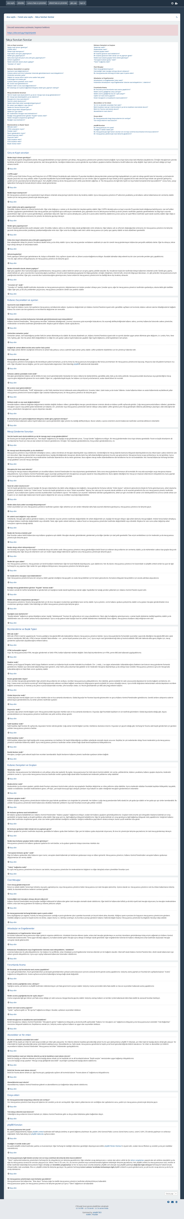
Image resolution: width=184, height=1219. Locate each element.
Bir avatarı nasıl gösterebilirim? (17, 84)
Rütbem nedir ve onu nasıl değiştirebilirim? (21, 86)
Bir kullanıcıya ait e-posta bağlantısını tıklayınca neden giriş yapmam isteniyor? (33, 88)
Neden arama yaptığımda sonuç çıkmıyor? (107, 92)
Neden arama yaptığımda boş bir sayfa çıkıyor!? (109, 94)
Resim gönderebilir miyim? (16, 133)
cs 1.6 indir (80, 1208)
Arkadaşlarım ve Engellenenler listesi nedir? (108, 80)
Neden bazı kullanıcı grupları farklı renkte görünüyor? (111, 58)
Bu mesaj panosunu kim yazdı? (104, 128)
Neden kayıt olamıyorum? (15, 51)
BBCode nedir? (12, 127)
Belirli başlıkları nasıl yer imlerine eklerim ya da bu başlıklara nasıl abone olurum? (121, 107)
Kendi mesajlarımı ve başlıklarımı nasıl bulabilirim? (110, 98)
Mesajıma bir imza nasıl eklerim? (18, 99)
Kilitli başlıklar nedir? (14, 141)
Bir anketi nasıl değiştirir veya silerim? (20, 105)
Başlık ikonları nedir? (14, 144)
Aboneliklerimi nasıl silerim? (103, 111)
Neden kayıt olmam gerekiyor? (17, 47)
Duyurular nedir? (12, 137)
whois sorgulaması (137, 1160)
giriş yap (73, 3)
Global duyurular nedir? (15, 135)
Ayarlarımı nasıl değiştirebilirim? (18, 71)
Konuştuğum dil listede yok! (16, 79)
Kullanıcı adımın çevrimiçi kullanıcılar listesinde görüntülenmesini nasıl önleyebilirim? (35, 73)
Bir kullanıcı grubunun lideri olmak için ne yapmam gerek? (113, 56)
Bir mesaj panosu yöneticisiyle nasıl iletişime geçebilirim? (113, 134)
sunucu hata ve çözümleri (36, 3)
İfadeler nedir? (12, 131)
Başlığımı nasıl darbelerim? (16, 120)
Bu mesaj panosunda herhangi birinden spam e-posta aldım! (114, 73)
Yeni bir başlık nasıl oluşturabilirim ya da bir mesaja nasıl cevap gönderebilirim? (33, 95)
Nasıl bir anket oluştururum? (16, 101)
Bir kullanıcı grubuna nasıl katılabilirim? (107, 54)
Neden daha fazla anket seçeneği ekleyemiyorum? (24, 103)
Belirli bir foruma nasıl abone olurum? (106, 109)
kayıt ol (82, 3)
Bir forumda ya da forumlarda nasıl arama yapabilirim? (112, 89)
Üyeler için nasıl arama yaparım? (104, 96)
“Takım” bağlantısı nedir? (102, 62)
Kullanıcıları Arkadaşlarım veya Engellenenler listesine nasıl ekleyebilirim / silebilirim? (122, 82)
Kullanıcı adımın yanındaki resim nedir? (20, 81)
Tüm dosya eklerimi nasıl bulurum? (105, 120)
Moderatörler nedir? (100, 49)
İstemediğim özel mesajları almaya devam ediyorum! (111, 71)
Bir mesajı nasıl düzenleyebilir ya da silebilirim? (23, 97)
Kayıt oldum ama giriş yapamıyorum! (19, 54)
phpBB (76, 364)
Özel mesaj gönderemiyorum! (103, 69)
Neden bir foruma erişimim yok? (18, 107)
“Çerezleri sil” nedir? (14, 64)
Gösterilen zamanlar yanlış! (16, 75)
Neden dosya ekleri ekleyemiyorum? (19, 109)
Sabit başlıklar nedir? (14, 139)
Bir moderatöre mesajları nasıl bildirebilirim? (22, 114)
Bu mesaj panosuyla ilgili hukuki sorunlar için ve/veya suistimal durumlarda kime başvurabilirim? (126, 132)
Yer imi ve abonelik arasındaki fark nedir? (107, 105)
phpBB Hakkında (37, 1134)
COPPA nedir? (12, 49)
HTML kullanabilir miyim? (16, 129)
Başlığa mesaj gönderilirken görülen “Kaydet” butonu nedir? (27, 116)
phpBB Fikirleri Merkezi (113, 1146)
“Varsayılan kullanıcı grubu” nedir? (105, 60)
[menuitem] (172, 3)
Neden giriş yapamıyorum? (16, 56)
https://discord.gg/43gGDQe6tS (21, 33)
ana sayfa (10, 3)
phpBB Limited (38, 1132)
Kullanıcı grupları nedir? (101, 51)
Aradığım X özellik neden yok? (104, 130)
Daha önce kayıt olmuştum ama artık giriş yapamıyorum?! (26, 58)
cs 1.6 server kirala (101, 1208)
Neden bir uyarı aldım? (14, 111)
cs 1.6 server (89, 1208)
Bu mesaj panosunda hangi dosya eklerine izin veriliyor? (112, 118)
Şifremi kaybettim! (13, 60)
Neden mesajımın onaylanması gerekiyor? (21, 118)
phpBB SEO (97, 1212)
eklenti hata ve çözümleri (58, 3)
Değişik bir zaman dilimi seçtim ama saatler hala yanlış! (26, 77)
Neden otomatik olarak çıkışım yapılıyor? (20, 62)
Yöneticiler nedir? (99, 47)
